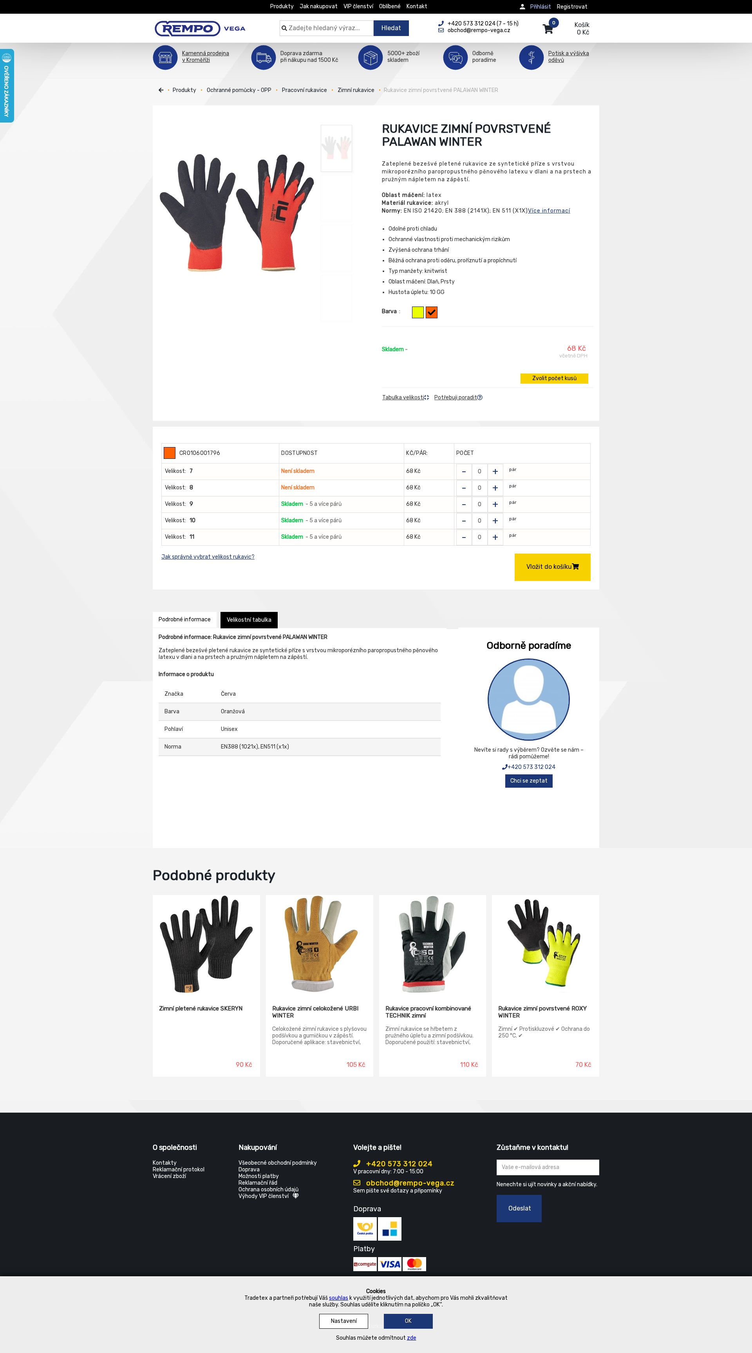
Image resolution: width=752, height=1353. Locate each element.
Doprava (249, 1169)
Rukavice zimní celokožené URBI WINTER (315, 1012)
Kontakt (417, 6)
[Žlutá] (418, 312)
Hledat (391, 28)
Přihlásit (540, 7)
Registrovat (572, 7)
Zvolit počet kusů (554, 378)
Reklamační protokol (178, 1169)
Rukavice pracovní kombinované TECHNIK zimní (428, 1012)
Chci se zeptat (529, 781)
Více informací (549, 210)
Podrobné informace (185, 619)
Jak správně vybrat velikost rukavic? (208, 557)
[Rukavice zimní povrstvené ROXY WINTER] (545, 944)
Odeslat (519, 1208)
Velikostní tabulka (249, 620)
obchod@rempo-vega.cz (409, 1183)
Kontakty (165, 1163)
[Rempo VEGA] (200, 24)
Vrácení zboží (169, 1176)
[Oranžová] (431, 312)
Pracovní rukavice (304, 90)
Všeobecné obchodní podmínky (278, 1163)
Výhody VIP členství (264, 1196)
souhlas (338, 1298)
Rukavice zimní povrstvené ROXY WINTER (542, 1012)
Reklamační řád (258, 1183)
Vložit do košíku (549, 566)
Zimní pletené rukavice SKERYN (200, 1008)
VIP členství (358, 6)
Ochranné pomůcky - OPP (239, 90)
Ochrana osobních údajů (268, 1189)
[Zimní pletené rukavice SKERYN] (206, 944)
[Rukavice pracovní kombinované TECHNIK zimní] (433, 944)
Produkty (282, 6)
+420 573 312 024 (531, 767)
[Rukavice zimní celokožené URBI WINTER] (319, 944)
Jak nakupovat (319, 6)
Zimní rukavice (356, 90)
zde (411, 1338)
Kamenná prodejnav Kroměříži (205, 56)
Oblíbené (390, 6)
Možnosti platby (259, 1176)
